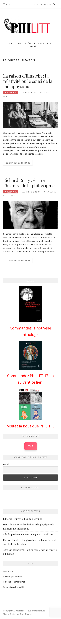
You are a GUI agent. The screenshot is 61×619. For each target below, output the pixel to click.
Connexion (8, 571)
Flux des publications (13, 576)
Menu (9, 4)
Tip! (30, 446)
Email (6, 464)
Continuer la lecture (18, 163)
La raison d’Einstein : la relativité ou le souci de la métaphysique (27, 81)
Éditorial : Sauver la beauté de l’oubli (22, 518)
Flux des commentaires (14, 581)
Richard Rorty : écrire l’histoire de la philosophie (28, 182)
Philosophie (11, 93)
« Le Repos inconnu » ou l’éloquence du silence (28, 534)
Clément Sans (29, 93)
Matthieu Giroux (31, 192)
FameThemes (26, 614)
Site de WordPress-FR (13, 587)
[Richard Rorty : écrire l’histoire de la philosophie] (30, 214)
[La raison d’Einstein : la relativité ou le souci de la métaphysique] (30, 114)
